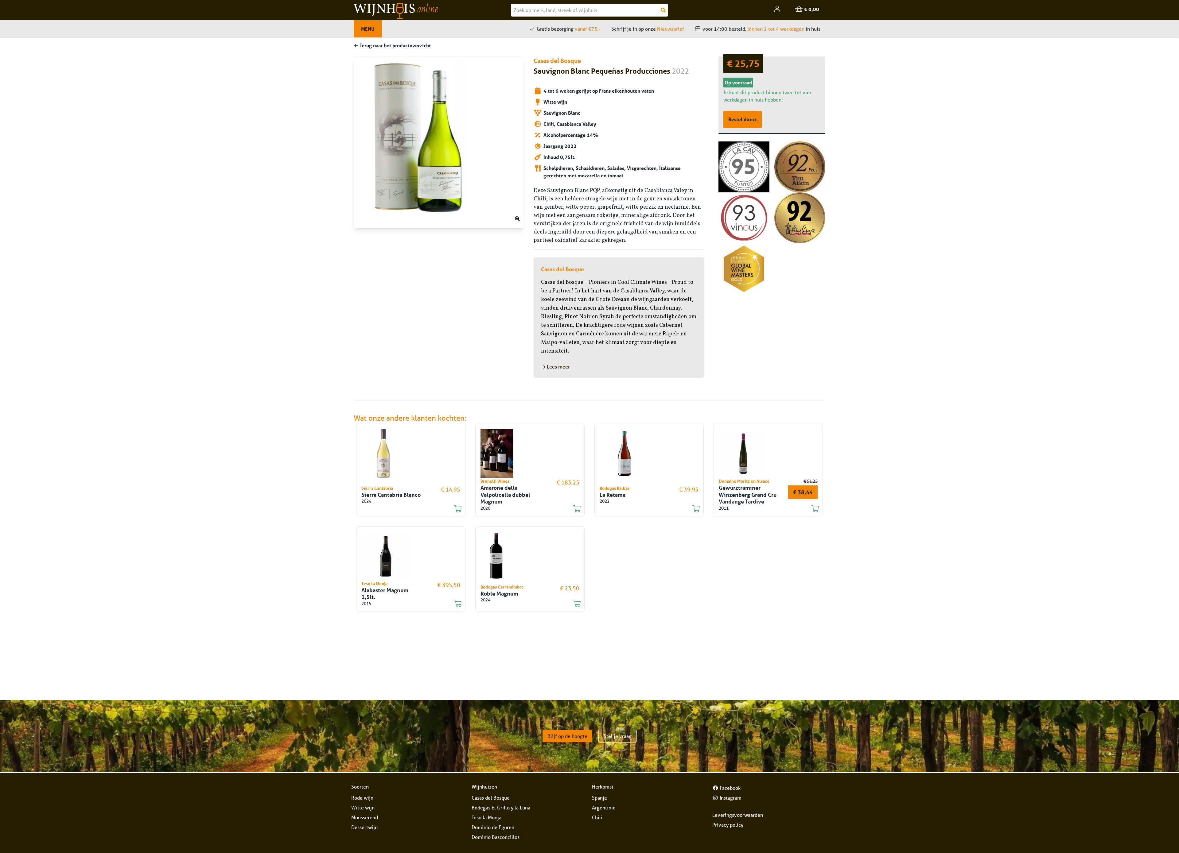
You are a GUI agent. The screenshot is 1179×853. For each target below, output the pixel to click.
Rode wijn (362, 797)
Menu (368, 28)
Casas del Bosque (491, 797)
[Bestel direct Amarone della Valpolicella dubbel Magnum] (526, 508)
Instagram (729, 797)
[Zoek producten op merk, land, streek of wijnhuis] (663, 10)
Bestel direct (742, 119)
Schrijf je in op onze (647, 28)
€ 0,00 (811, 9)
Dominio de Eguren (493, 827)
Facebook (729, 788)
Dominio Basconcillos (495, 837)
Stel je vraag (618, 736)
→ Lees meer (555, 366)
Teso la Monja (486, 817)
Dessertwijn (364, 827)
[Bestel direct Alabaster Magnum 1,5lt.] (407, 604)
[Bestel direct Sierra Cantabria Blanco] (407, 508)
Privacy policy (727, 824)
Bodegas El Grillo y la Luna (501, 807)
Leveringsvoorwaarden (737, 815)
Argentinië (604, 807)
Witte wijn (363, 807)
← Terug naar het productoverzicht (392, 45)
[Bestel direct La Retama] (645, 508)
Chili (597, 817)
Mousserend (364, 817)
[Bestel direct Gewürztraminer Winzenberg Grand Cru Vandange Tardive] (764, 508)
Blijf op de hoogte (567, 736)
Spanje (599, 797)
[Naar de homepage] (432, 10)
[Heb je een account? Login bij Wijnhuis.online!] (777, 9)
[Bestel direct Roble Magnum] (526, 604)
